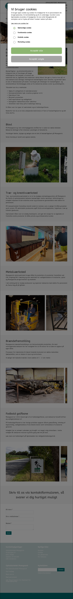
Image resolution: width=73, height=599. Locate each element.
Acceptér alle (36, 51)
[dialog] (36, 299)
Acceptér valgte (36, 59)
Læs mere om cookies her (19, 23)
